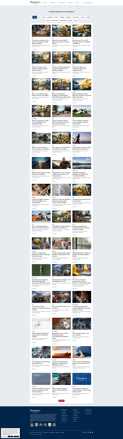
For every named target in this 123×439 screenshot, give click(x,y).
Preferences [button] (9, 434)
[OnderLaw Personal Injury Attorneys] (35, 2)
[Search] (82, 2)
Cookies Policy (57, 432)
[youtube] (92, 432)
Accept (16, 436)
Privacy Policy (45, 432)
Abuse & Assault (64, 417)
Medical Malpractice (64, 419)
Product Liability (63, 421)
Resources (74, 421)
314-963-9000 (89, 2)
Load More (61, 400)
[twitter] (88, 432)
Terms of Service (51, 432)
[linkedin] (90, 432)
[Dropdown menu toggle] (47, 2)
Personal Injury (63, 413)
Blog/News (75, 419)
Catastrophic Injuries (64, 415)
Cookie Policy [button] (5, 433)
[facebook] (84, 432)
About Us (45, 2)
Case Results (75, 415)
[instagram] (86, 432)
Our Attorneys (75, 413)
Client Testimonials (76, 417)
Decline (10, 436)
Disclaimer (62, 432)
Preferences (4, 436)
